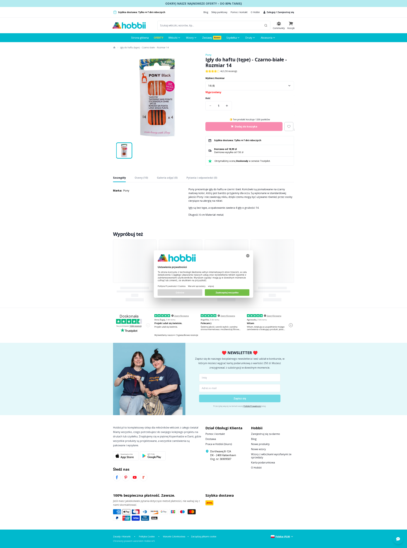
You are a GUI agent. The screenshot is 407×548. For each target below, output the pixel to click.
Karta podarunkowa (263, 462)
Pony (208, 55)
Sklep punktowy (219, 12)
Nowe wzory (258, 449)
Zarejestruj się (285, 12)
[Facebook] (117, 477)
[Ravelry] (143, 477)
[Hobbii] (129, 25)
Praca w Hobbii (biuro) (218, 444)
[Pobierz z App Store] (126, 455)
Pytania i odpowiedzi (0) (201, 177)
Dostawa (210, 439)
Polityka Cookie (147, 536)
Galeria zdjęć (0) (167, 177)
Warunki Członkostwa (174, 536)
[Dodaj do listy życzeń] (288, 126)
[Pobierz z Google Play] (153, 455)
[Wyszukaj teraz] (266, 25)
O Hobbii (255, 12)
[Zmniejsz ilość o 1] (210, 106)
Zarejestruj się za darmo (265, 434)
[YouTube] (134, 477)
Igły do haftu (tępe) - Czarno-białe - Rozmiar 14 (144, 47)
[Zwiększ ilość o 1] (227, 106)
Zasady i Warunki (122, 536)
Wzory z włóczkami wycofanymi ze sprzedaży (271, 455)
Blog (205, 12)
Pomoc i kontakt (239, 12)
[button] (291, 25)
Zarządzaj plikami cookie (203, 536)
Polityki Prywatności (252, 406)
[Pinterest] (126, 477)
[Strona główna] (114, 47)
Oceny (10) (141, 177)
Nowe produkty (260, 444)
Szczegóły (119, 177)
